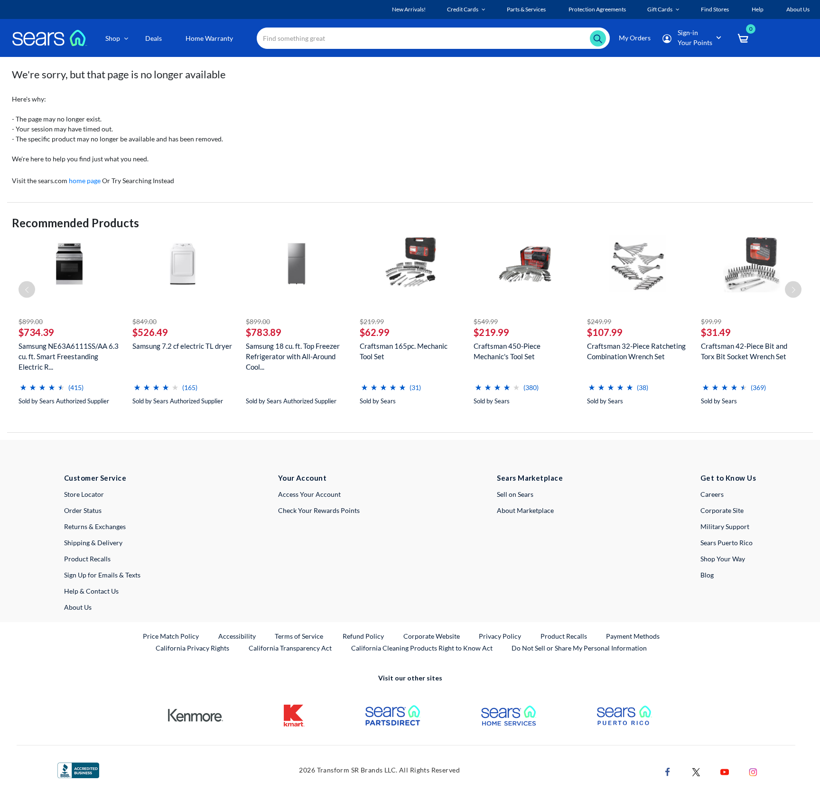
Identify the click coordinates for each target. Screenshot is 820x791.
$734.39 (36, 332)
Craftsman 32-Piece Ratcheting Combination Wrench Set (636, 351)
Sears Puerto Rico (726, 543)
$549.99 (486, 321)
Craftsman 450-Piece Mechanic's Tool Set (507, 351)
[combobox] (433, 38)
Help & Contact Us (91, 591)
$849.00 (144, 321)
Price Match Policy (171, 636)
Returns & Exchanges (95, 526)
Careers (712, 494)
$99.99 (711, 321)
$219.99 (372, 321)
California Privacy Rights (192, 648)
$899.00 (31, 321)
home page (85, 181)
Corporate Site (722, 510)
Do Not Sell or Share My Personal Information (579, 648)
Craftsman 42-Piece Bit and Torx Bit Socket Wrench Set (744, 351)
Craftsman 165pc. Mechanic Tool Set (403, 351)
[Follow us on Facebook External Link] (667, 771)
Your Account (302, 478)
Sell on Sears (515, 494)
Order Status (83, 510)
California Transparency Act (290, 648)
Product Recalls (87, 559)
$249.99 (599, 321)
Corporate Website (432, 636)
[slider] (42, 383)
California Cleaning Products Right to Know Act (422, 648)
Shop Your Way (722, 559)
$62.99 (375, 332)
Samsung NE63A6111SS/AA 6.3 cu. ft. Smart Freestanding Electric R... (69, 356)
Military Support (724, 526)
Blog (707, 575)
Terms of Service (299, 636)
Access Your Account (309, 494)
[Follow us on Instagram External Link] (753, 771)
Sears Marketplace (530, 478)
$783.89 (263, 332)
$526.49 (150, 332)
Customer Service (95, 478)
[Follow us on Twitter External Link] (696, 771)
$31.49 (716, 332)
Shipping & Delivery (93, 543)
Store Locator (84, 494)
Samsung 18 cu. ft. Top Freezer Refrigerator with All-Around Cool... (293, 356)
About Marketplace (525, 510)
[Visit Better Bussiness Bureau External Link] (78, 769)
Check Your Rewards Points (319, 510)
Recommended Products (75, 223)
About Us (78, 607)
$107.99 (605, 332)
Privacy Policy (500, 636)
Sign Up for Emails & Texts (102, 575)
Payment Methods (633, 636)
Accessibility (237, 636)
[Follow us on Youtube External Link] (724, 771)
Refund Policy (363, 636)
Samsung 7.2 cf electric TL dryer (182, 346)
